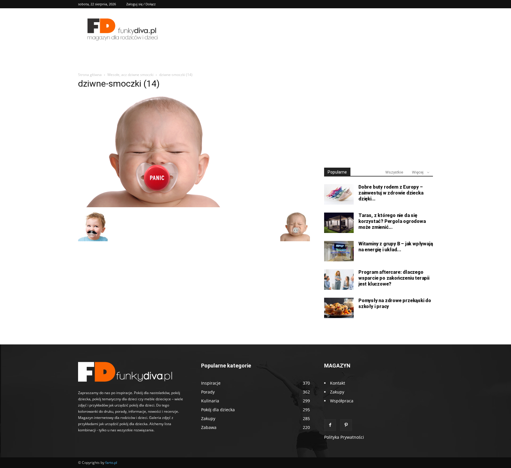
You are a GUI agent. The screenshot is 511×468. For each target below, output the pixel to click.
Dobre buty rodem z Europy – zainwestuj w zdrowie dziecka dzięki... (390, 193)
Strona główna (90, 74)
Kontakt (337, 383)
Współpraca (341, 401)
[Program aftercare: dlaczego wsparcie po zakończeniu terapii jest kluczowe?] (339, 279)
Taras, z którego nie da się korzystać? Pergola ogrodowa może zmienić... (392, 221)
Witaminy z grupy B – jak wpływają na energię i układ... (395, 246)
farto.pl (111, 462)
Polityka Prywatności (344, 437)
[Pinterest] (346, 425)
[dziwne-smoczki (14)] (157, 205)
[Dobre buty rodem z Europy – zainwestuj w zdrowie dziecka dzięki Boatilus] (339, 194)
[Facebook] (330, 425)
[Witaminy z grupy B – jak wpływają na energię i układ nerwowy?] (339, 251)
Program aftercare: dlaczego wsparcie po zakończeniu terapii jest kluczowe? (393, 278)
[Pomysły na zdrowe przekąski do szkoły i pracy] (339, 308)
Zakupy (337, 392)
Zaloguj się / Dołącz (141, 4)
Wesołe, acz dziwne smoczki (130, 74)
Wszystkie (394, 172)
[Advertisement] (378, 118)
